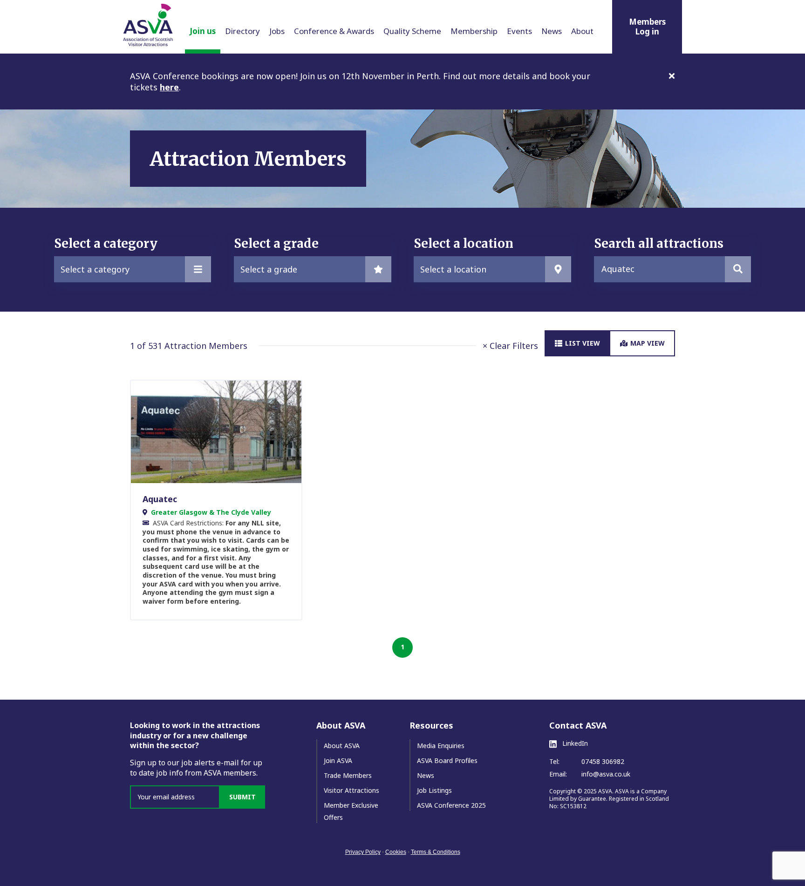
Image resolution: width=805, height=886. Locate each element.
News (425, 775)
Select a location (453, 269)
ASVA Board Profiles (447, 760)
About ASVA (342, 745)
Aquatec (160, 498)
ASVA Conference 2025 (451, 805)
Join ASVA (338, 760)
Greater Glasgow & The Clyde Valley (211, 512)
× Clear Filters (510, 345)
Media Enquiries (440, 745)
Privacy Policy (363, 852)
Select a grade (268, 269)
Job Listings (434, 790)
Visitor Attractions (351, 790)
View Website (211, 431)
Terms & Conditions (435, 852)
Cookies (395, 852)
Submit (242, 796)
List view (582, 343)
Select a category (95, 269)
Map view (647, 343)
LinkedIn (574, 743)
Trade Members (348, 775)
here (169, 87)
